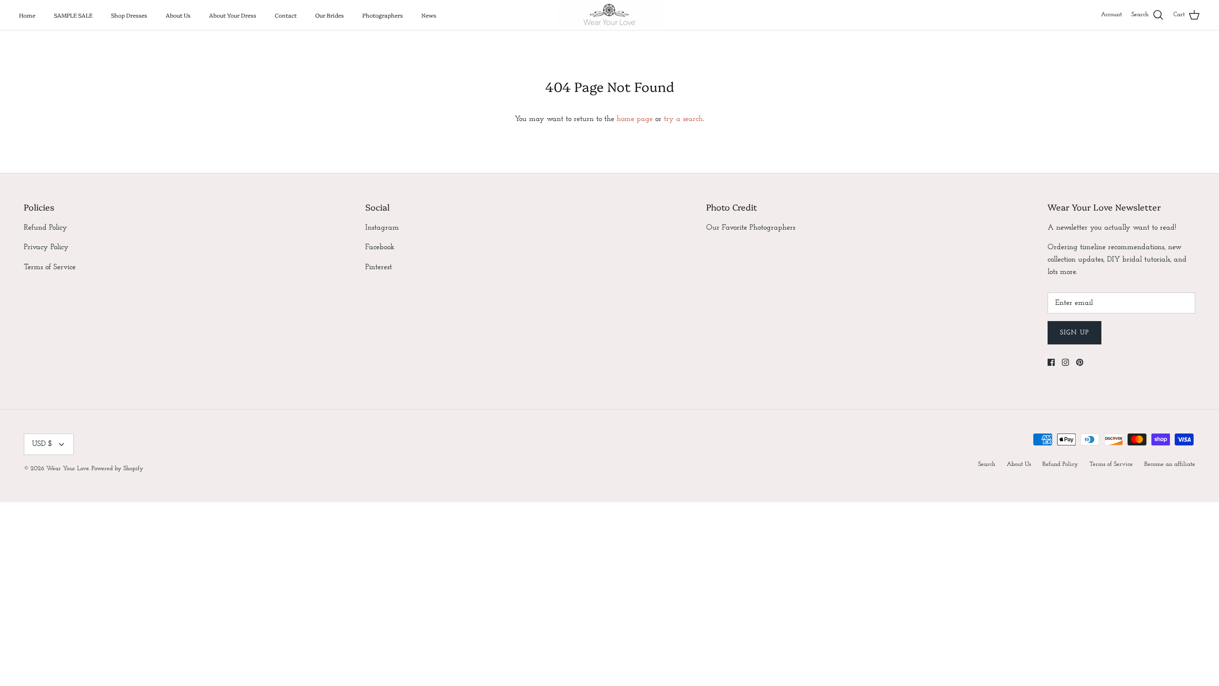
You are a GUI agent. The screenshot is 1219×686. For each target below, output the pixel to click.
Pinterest (378, 267)
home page (635, 119)
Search (986, 464)
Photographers (382, 15)
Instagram (382, 228)
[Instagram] (1065, 362)
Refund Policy (45, 228)
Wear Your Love (67, 468)
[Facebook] (1051, 362)
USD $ (42, 444)
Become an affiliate (1169, 464)
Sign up (1074, 332)
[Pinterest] (1079, 362)
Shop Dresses (129, 15)
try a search (683, 119)
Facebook (379, 247)
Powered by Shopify (117, 468)
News (428, 15)
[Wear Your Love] (609, 15)
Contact (286, 15)
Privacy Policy (46, 247)
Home (27, 15)
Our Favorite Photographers (750, 228)
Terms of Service (50, 267)
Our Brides (329, 15)
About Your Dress (232, 15)
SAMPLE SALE (73, 15)
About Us (178, 15)
